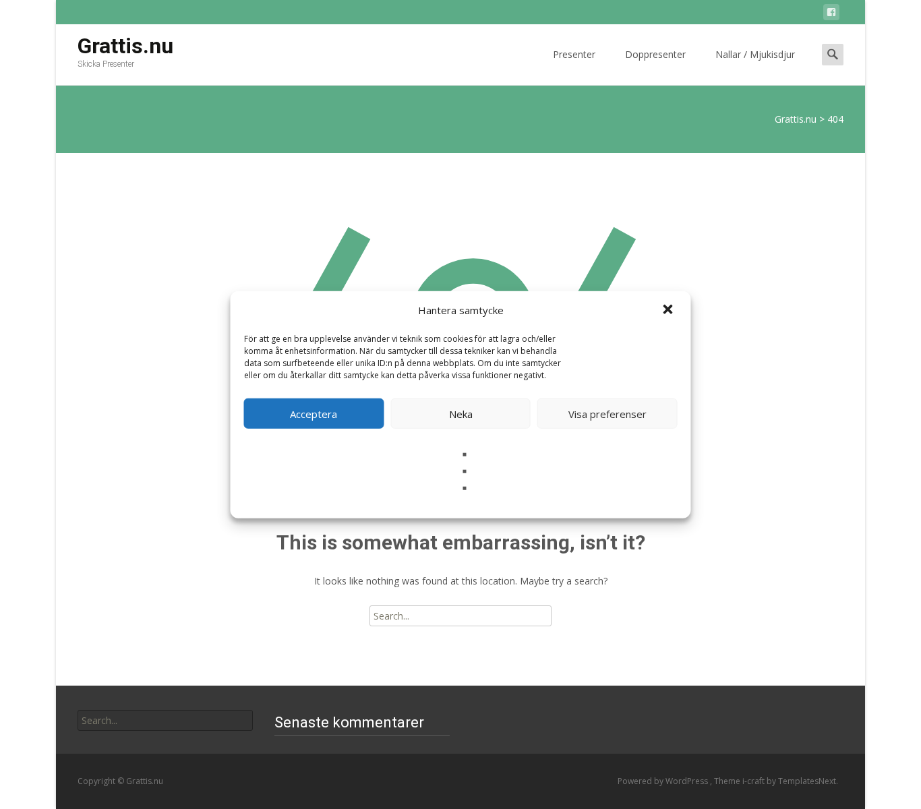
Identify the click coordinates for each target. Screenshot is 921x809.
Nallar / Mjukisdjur (755, 54)
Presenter (574, 54)
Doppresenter (655, 54)
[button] (669, 310)
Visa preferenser (607, 413)
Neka (461, 413)
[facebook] (831, 14)
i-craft (754, 781)
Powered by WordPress (664, 781)
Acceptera (313, 413)
